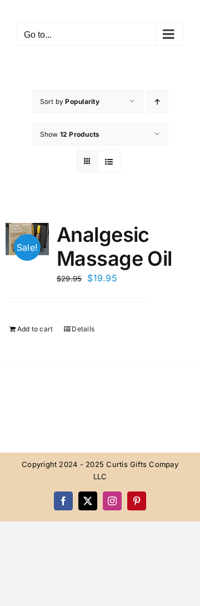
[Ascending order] (157, 101)
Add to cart (35, 329)
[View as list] (109, 161)
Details (83, 329)
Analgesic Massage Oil (114, 246)
